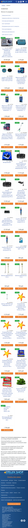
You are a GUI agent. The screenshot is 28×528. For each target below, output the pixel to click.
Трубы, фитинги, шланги (7, 34)
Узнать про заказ (14, 477)
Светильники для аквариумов (8, 31)
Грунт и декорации (6, 23)
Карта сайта (16, 521)
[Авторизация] (19, 2)
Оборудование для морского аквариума (10, 26)
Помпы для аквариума (6, 29)
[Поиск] (16, 2)
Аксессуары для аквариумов (8, 21)
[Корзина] (23, 2)
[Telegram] (24, 520)
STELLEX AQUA (17, 520)
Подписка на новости (14, 504)
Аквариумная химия (6, 15)
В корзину (8, 62)
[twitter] (22, 520)
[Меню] (26, 1)
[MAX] (21, 2)
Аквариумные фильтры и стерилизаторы (10, 18)
